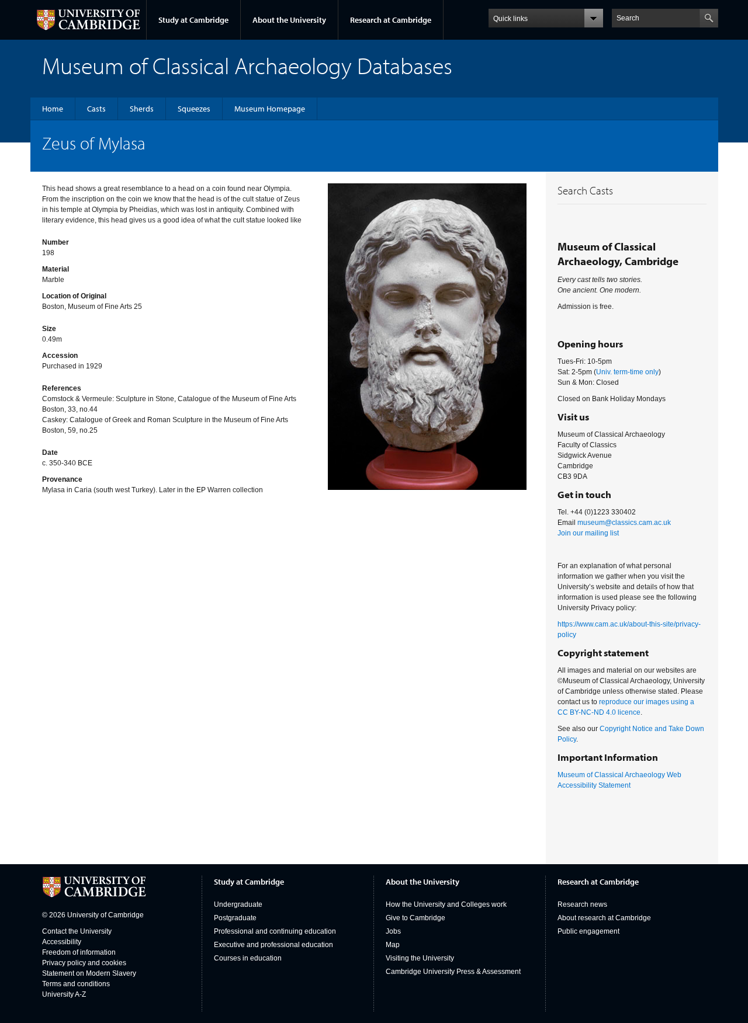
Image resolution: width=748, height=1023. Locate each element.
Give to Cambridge (415, 918)
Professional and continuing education (275, 931)
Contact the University (77, 931)
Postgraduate (235, 918)
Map (393, 945)
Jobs (393, 931)
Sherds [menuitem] (142, 108)
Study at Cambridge (193, 20)
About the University (289, 20)
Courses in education (248, 958)
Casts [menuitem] (96, 108)
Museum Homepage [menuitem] (269, 108)
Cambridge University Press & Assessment (453, 972)
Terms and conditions (76, 984)
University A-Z (64, 994)
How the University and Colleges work (446, 904)
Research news (582, 904)
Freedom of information (79, 952)
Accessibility (61, 942)
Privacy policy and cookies (84, 963)
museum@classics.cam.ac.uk (624, 523)
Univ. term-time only (627, 372)
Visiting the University (420, 958)
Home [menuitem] (52, 108)
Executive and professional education (273, 945)
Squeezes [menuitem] (194, 108)
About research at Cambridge (604, 918)
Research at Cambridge (390, 20)
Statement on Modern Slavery (89, 973)
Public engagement (588, 931)
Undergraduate (238, 904)
